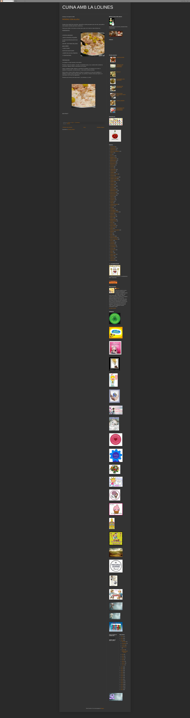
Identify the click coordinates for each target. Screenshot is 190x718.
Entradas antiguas (100, 127)
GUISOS (112, 201)
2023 (122, 667)
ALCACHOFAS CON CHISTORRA (120, 80)
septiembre (124, 646)
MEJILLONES (113, 216)
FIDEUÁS (112, 196)
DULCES (112, 187)
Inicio (84, 127)
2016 (122, 679)
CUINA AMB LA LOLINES (87, 7)
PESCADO (112, 236)
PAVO (111, 234)
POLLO (111, 240)
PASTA (111, 228)
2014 (122, 682)
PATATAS (68, 123)
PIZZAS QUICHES (114, 239)
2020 (122, 672)
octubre (123, 645)
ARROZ (111, 152)
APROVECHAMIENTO (114, 151)
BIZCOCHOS (112, 161)
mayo (123, 657)
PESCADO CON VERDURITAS (119, 87)
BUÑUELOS (112, 165)
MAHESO (112, 213)
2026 (122, 636)
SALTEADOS (112, 249)
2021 (122, 670)
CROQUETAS (113, 186)
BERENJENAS (113, 160)
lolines (118, 288)
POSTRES (112, 242)
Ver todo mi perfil (112, 308)
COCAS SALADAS (114, 174)
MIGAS (111, 222)
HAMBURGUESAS (114, 204)
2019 (122, 674)
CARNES (112, 172)
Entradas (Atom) (71, 129)
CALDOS (112, 166)
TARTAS (112, 255)
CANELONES (113, 169)
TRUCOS (112, 258)
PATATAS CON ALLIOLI (70, 19)
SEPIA (111, 251)
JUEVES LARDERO (120, 100)
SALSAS (112, 248)
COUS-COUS (113, 183)
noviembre (124, 643)
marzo (123, 661)
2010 (122, 689)
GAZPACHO (112, 199)
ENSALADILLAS (113, 193)
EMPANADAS (113, 189)
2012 (122, 686)
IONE (111, 207)
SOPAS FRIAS (113, 254)
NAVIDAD (112, 224)
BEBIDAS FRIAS (113, 158)
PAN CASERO (113, 225)
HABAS (111, 202)
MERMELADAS (113, 220)
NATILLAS (118, 71)
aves (111, 154)
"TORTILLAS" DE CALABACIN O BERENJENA (119, 65)
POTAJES (112, 243)
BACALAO (112, 155)
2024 (122, 640)
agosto (123, 649)
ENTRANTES (113, 195)
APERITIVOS (112, 149)
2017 (122, 677)
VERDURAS (112, 260)
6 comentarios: (77, 122)
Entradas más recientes (67, 127)
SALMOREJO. (113, 246)
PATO (111, 233)
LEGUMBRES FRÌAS (114, 211)
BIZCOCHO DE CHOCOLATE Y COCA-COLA (121, 94)
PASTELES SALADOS (114, 230)
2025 (122, 638)
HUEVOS (112, 205)
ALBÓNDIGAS (113, 148)
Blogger (102, 708)
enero (123, 664)
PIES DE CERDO (113, 237)
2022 (122, 668)
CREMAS (112, 184)
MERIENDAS (113, 219)
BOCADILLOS (113, 163)
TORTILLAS (112, 257)
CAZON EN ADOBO (120, 57)
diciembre (124, 641)
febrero (123, 663)
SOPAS (111, 252)
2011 (122, 687)
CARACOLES (113, 171)
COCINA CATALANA (114, 177)
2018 (122, 675)
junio (123, 656)
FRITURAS (112, 198)
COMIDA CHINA (113, 178)
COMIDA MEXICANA (114, 180)
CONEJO (112, 181)
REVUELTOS (113, 245)
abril (123, 659)
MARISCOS (112, 214)
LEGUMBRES (113, 210)
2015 (122, 680)
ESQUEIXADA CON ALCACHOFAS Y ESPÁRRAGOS (120, 109)
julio (123, 654)
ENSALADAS (113, 192)
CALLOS (112, 167)
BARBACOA (112, 157)
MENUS (111, 217)
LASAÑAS (112, 208)
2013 (122, 684)
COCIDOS (112, 175)
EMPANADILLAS (113, 190)
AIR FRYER (112, 146)
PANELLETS (112, 227)
